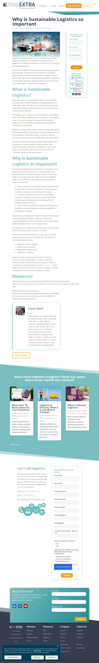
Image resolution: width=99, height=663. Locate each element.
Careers (62, 641)
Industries (63, 634)
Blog (36, 28)
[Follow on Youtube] (79, 94)
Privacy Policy (64, 651)
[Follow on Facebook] (76, 94)
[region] (31, 652)
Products (20, 6)
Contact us (48, 265)
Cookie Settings (80, 648)
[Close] (58, 646)
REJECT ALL (37, 657)
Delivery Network (32, 637)
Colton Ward (19, 28)
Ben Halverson (46, 416)
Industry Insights (45, 28)
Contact (61, 6)
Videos (45, 641)
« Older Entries (15, 445)
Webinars (46, 637)
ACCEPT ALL (51, 657)
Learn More (21, 355)
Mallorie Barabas (75, 411)
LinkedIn (79, 630)
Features (32, 6)
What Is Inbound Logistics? (77, 406)
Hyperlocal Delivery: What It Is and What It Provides (49, 409)
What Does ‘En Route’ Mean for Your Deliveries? (21, 407)
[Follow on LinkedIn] (73, 94)
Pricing (53, 6)
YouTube (80, 637)
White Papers (47, 634)
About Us (63, 630)
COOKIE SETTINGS (13, 657)
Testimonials (64, 644)
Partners (63, 637)
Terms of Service (65, 648)
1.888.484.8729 (28, 495)
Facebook (80, 634)
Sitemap (79, 644)
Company (43, 6)
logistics (24, 115)
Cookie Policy (37, 650)
